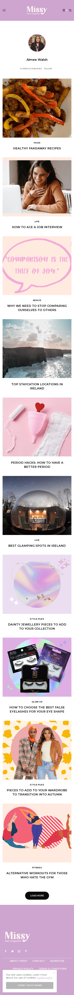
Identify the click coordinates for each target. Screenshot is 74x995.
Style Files (37, 619)
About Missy (18, 960)
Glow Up (37, 702)
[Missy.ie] (37, 10)
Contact (38, 960)
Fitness (37, 867)
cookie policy (44, 977)
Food (37, 143)
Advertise (57, 960)
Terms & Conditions (53, 968)
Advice (37, 300)
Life (37, 221)
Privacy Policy (23, 968)
